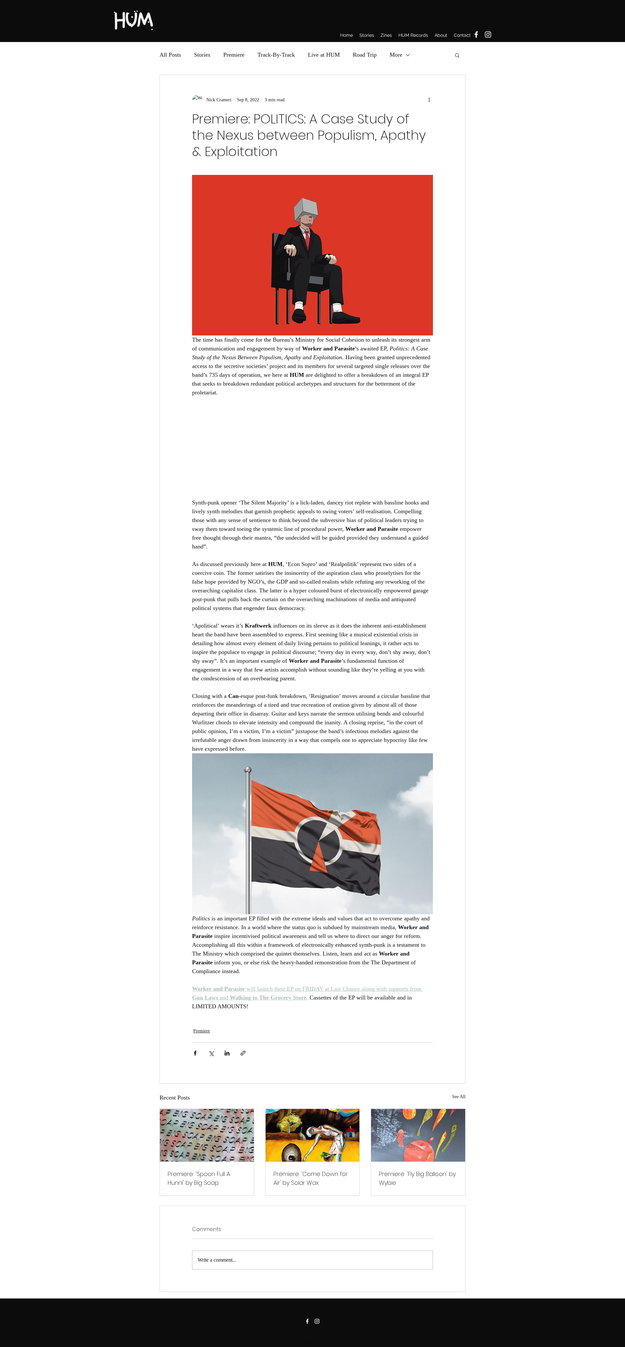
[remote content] (312, 447)
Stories (202, 54)
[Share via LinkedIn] (227, 1053)
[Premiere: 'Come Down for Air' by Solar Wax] (313, 1135)
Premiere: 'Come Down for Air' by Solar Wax (310, 1178)
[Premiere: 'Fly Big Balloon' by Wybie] (418, 1135)
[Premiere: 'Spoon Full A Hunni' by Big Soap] (207, 1135)
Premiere (233, 54)
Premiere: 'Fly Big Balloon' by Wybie (417, 1178)
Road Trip (365, 54)
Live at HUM (324, 54)
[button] (457, 55)
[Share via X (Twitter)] (211, 1053)
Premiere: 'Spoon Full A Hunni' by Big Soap (199, 1178)
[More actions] (429, 100)
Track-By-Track (276, 54)
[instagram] (488, 34)
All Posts (170, 54)
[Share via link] (243, 1053)
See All (458, 1096)
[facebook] (476, 34)
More (396, 54)
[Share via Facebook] (195, 1053)
